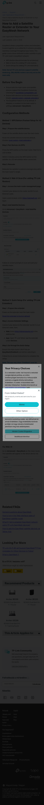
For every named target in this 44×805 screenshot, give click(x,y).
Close (39, 390)
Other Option (22, 411)
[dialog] (22, 402)
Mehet (22, 404)
